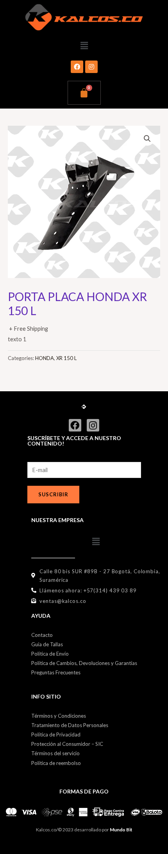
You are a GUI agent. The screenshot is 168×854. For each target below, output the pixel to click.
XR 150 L (66, 358)
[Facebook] (77, 67)
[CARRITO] (84, 93)
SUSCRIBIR (53, 494)
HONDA (44, 358)
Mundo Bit (121, 830)
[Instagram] (91, 67)
